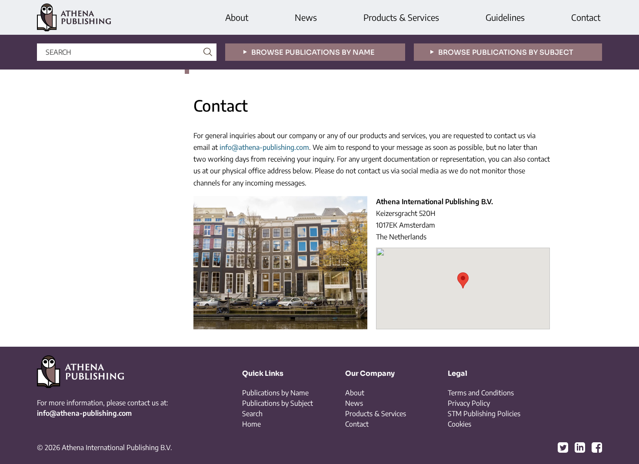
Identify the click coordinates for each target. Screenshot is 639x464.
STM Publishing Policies (484, 413)
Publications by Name (275, 392)
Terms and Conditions (481, 392)
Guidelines (505, 17)
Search (252, 413)
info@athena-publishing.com (264, 147)
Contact (585, 17)
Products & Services (401, 17)
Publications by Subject (277, 403)
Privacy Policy (469, 403)
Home (251, 424)
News (306, 17)
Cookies (459, 424)
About (236, 17)
